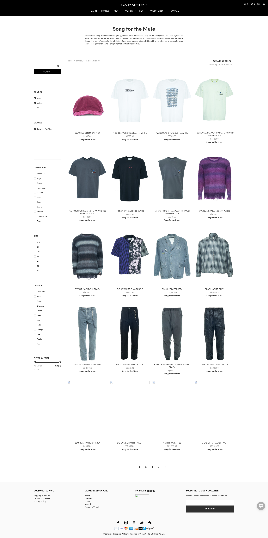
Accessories (156, 11)
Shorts (39, 207)
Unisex (39, 103)
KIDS (141, 11)
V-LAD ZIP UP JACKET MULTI (214, 443)
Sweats (40, 212)
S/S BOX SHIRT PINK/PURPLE (130, 289)
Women (129, 11)
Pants (39, 197)
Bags (39, 178)
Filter (58, 366)
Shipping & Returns (42, 496)
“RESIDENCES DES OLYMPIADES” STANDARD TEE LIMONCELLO (214, 134)
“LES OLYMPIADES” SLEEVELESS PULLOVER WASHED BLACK (172, 212)
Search (47, 71)
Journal (174, 11)
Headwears (41, 188)
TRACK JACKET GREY (214, 289)
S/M (38, 252)
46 (38, 261)
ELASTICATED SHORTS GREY (87, 443)
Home (70, 61)
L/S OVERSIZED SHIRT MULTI (129, 443)
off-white (41, 292)
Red (38, 344)
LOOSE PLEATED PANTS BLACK (129, 365)
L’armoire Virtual (92, 507)
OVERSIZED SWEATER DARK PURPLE (214, 211)
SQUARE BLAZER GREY (172, 289)
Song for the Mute (44, 129)
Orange (40, 330)
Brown (39, 301)
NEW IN (93, 11)
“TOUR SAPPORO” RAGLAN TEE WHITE (130, 133)
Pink (38, 334)
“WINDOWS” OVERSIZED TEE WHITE (172, 133)
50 (38, 271)
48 (38, 266)
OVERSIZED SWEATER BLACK (87, 289)
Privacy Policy (40, 501)
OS (38, 247)
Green (39, 311)
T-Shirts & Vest (42, 216)
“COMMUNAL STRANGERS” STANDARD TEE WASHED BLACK (87, 212)
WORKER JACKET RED (172, 443)
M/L (38, 242)
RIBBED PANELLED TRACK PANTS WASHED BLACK (172, 366)
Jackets (40, 193)
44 (38, 257)
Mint (38, 320)
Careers (88, 499)
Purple (39, 339)
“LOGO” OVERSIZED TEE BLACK (130, 211)
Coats (39, 183)
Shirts (39, 202)
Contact (88, 501)
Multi (39, 325)
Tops (38, 221)
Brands (105, 11)
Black (39, 296)
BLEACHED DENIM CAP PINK (87, 133)
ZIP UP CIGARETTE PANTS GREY (87, 365)
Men (116, 11)
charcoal (40, 306)
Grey (39, 315)
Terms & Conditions (42, 499)
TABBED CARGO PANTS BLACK (214, 365)
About (87, 496)
